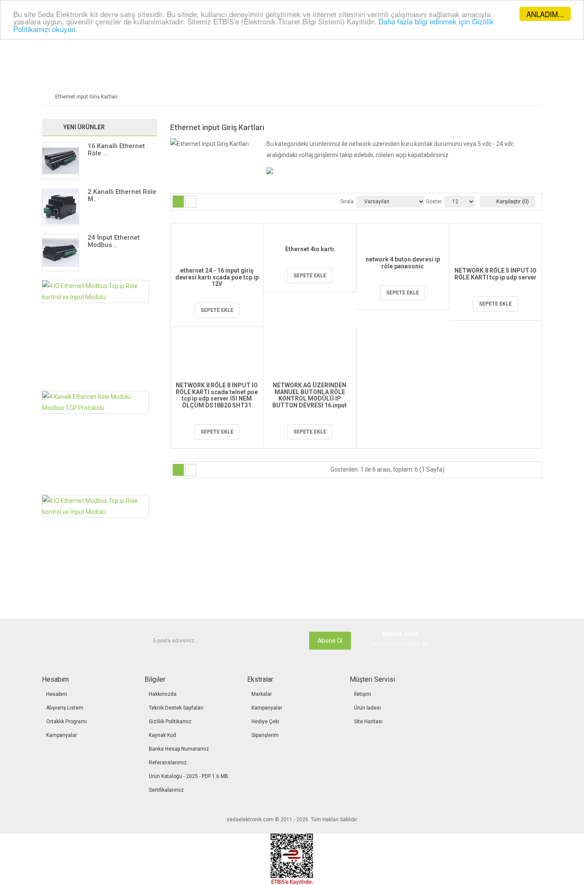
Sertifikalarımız (166, 790)
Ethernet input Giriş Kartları (86, 97)
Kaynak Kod (162, 735)
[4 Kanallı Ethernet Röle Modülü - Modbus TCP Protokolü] (95, 401)
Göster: (434, 202)
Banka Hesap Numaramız (179, 749)
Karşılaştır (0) (512, 201)
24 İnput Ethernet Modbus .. (114, 241)
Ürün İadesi (367, 708)
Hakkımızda (163, 694)
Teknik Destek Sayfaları (176, 708)
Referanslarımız (168, 763)
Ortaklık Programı (66, 722)
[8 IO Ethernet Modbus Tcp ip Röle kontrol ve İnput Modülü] (95, 505)
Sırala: (347, 202)
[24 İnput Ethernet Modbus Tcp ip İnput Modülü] (60, 252)
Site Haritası (368, 722)
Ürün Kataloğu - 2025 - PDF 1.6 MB (188, 776)
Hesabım (56, 694)
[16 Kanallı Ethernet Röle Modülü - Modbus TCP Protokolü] (60, 160)
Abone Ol (330, 640)
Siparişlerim (265, 735)
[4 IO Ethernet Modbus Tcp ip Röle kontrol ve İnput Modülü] (95, 291)
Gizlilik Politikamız (170, 722)
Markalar (261, 694)
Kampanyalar (61, 735)
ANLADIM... (545, 14)
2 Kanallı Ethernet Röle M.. (122, 195)
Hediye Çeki (265, 722)
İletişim (362, 694)
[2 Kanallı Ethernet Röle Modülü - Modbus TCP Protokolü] (60, 206)
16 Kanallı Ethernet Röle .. (116, 149)
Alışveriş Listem (64, 708)
